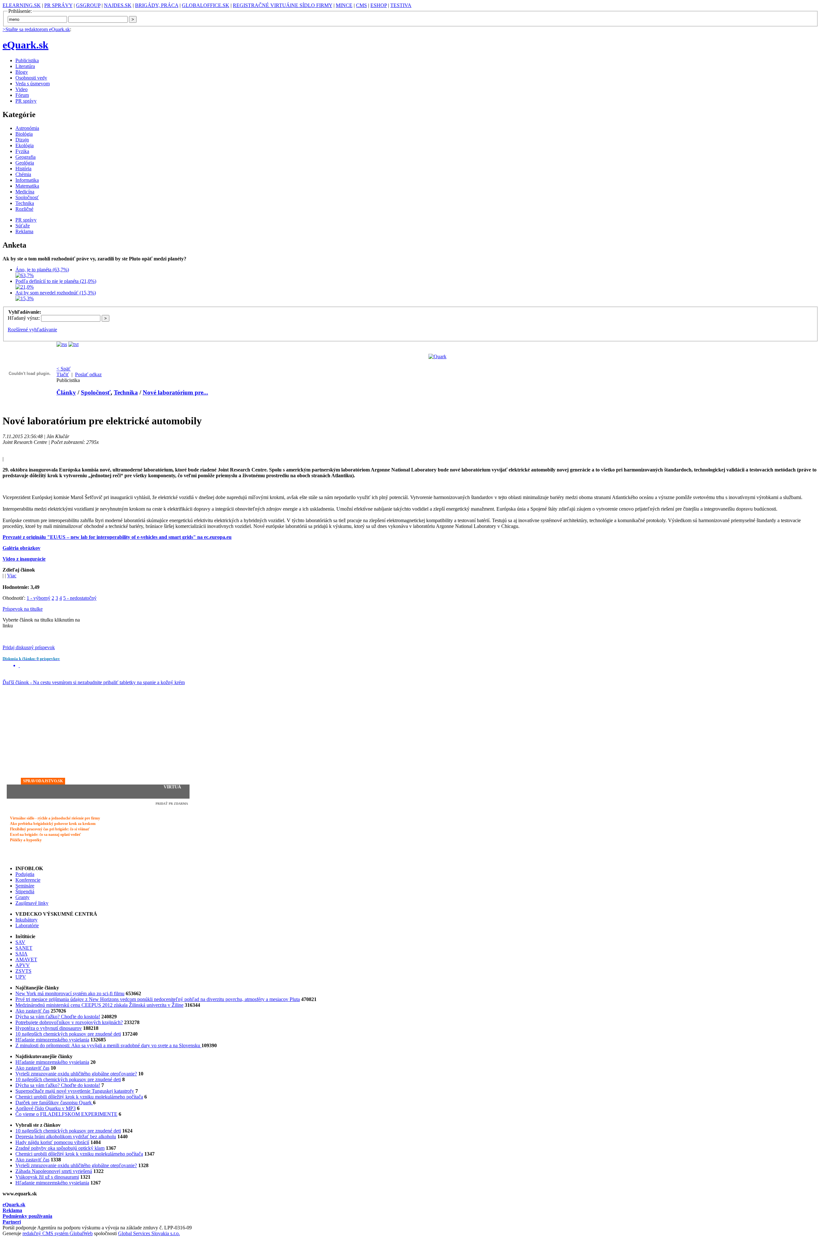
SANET (23, 948)
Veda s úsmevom (32, 83)
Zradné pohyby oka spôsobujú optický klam (60, 1148)
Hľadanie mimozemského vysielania (52, 1039)
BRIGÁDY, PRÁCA (156, 5)
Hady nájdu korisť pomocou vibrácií (52, 1142)
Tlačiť (62, 374)
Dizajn (22, 139)
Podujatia (24, 874)
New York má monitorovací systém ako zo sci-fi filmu (69, 993)
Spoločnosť (27, 197)
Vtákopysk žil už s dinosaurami (47, 1177)
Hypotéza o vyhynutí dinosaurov (48, 1028)
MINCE (344, 5)
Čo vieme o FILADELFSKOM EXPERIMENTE (66, 1114)
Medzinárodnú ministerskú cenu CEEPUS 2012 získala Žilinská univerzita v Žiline (99, 1005)
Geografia (25, 157)
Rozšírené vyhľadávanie (32, 329)
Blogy (21, 72)
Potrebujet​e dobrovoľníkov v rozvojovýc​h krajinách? (69, 1022)
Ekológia (24, 145)
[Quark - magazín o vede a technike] (437, 356)
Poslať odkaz (88, 374)
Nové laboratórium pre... (175, 392)
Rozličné (24, 209)
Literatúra (25, 66)
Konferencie (27, 880)
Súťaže (22, 225)
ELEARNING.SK (22, 5)
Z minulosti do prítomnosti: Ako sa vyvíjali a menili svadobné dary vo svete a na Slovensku (108, 1045)
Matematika (27, 186)
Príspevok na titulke (23, 609)
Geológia (24, 162)
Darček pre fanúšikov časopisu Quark (54, 1102)
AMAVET (26, 959)
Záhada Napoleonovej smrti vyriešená (53, 1171)
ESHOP (378, 5)
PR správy (26, 101)
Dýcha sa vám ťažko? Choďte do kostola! (57, 1016)
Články (66, 392)
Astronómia (27, 128)
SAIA (21, 953)
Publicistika (27, 60)
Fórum (22, 95)
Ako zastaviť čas (32, 1011)
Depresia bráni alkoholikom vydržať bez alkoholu (65, 1136)
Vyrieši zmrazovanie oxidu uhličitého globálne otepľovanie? (76, 1073)
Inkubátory (26, 919)
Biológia (24, 134)
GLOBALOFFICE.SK (205, 5)
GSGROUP (88, 5)
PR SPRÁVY (58, 5)
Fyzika (22, 151)
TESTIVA (400, 5)
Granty (22, 897)
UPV (20, 977)
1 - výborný (38, 598)
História (23, 168)
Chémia (23, 174)
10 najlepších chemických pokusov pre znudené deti (68, 1034)
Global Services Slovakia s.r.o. (149, 1233)
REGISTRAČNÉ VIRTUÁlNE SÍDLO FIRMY (282, 5)
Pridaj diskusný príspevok (29, 647)
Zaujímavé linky (31, 903)
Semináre (24, 885)
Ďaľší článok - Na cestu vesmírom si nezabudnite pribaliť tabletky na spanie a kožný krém (94, 682)
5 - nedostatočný (80, 598)
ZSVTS (23, 971)
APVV (22, 965)
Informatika (27, 180)
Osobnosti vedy (31, 78)
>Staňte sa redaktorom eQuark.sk (36, 29)
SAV (20, 942)
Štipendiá (24, 891)
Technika (24, 203)
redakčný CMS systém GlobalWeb (57, 1233)
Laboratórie (27, 925)
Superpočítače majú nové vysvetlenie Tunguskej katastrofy (74, 1091)
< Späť (63, 368)
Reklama (24, 231)
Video (21, 89)
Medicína (24, 191)
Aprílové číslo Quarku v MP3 (45, 1108)
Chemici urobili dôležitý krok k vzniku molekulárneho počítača (79, 1096)
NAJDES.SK (117, 5)
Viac (11, 575)
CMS (361, 5)
